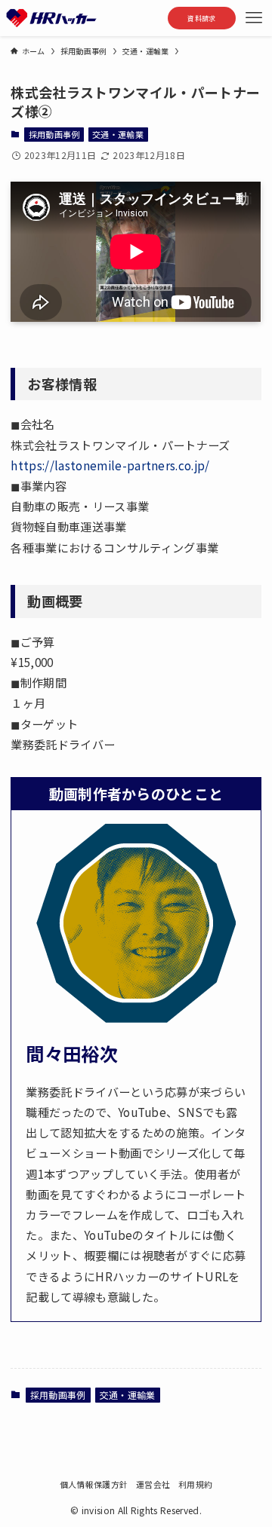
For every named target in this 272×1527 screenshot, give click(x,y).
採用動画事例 (54, 134)
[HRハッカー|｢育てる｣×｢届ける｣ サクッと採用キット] (51, 18)
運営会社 (153, 1484)
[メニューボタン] (254, 18)
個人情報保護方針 (94, 1484)
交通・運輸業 (118, 134)
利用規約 (195, 1484)
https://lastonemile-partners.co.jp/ (110, 465)
